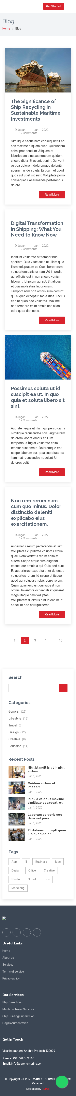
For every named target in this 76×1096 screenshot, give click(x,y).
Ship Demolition (12, 1002)
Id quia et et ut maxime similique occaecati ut (46, 800)
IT (26, 861)
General (17, 711)
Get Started (53, 6)
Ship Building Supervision (18, 1016)
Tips (47, 879)
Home (6, 28)
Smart (32, 879)
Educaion (18, 746)
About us (8, 957)
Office (32, 870)
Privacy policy (11, 978)
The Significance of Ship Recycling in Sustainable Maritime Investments (36, 110)
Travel (15, 725)
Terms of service (13, 971)
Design (17, 732)
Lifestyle (18, 718)
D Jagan (20, 129)
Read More (52, 194)
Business (41, 861)
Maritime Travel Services (18, 1009)
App (14, 861)
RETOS (46, 1088)
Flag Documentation (15, 1023)
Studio (16, 879)
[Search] (63, 688)
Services (7, 964)
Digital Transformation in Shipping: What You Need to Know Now (37, 229)
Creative (17, 739)
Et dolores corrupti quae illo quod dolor (47, 832)
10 (60, 640)
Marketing (18, 888)
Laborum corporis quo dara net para (45, 816)
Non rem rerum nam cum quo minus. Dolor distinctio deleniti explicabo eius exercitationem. (36, 512)
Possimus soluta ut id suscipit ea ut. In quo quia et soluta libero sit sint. (38, 397)
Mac (58, 861)
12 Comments (28, 133)
